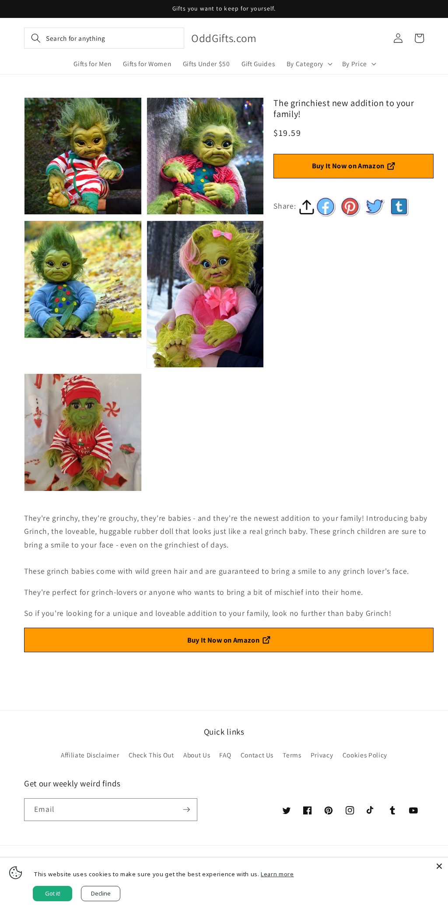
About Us (196, 754)
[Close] (439, 866)
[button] (104, 38)
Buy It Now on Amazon (348, 166)
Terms (292, 754)
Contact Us (257, 754)
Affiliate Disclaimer (90, 754)
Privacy (322, 754)
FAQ (225, 754)
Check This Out (151, 754)
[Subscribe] (186, 809)
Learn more (277, 874)
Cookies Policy (365, 754)
